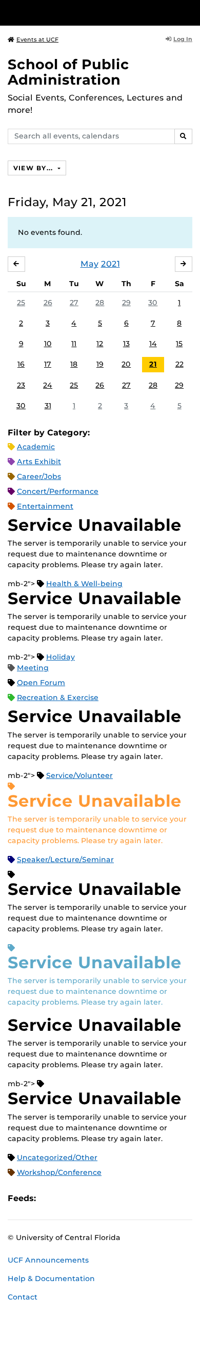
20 (126, 364)
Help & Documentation (51, 1278)
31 (48, 405)
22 (179, 364)
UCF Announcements (48, 1260)
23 (21, 385)
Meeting (33, 667)
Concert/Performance (57, 491)
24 (47, 385)
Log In (182, 39)
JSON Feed (119, 1198)
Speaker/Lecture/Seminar (65, 859)
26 (48, 302)
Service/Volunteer (79, 775)
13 (126, 343)
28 (99, 302)
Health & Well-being (84, 583)
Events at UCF (37, 39)
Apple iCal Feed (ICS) (49, 1198)
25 (21, 302)
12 (99, 343)
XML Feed (101, 1198)
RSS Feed (84, 1198)
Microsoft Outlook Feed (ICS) (66, 1198)
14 (153, 343)
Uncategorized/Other (57, 1157)
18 (73, 364)
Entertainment (45, 506)
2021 (110, 264)
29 (126, 302)
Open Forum (41, 682)
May (89, 264)
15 (179, 343)
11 (73, 343)
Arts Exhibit (39, 461)
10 (48, 343)
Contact (22, 1297)
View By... (34, 168)
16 (21, 364)
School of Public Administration (68, 72)
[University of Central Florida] (78, 13)
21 (153, 364)
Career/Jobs (39, 476)
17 (47, 364)
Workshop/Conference (59, 1172)
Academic (36, 446)
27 (74, 302)
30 (152, 302)
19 (100, 364)
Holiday (60, 657)
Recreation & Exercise (57, 697)
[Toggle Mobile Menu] (189, 12)
